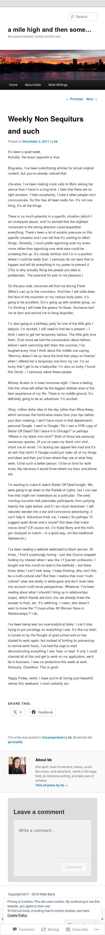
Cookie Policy (17, 915)
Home (13, 84)
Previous (74, 99)
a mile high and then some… (49, 29)
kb (56, 141)
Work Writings (58, 84)
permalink (15, 742)
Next (91, 99)
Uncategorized (52, 737)
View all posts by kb (51, 785)
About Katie (33, 84)
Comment (74, 867)
